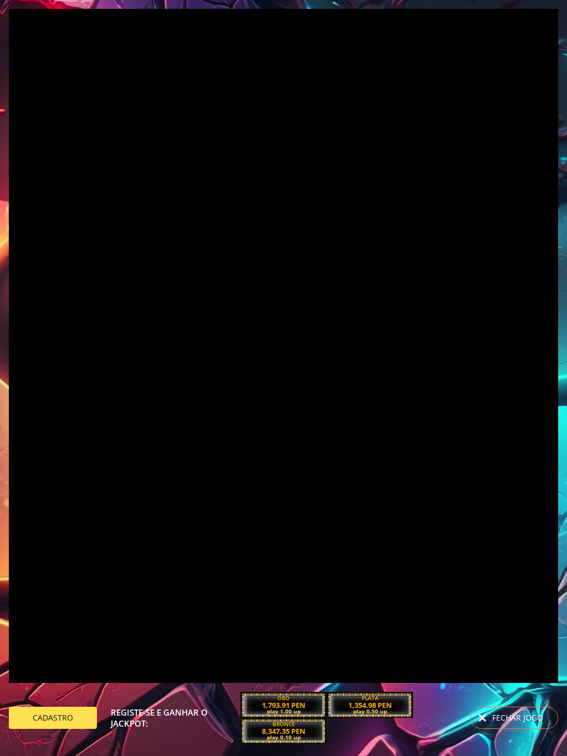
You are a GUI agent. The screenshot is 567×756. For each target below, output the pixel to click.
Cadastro (53, 717)
